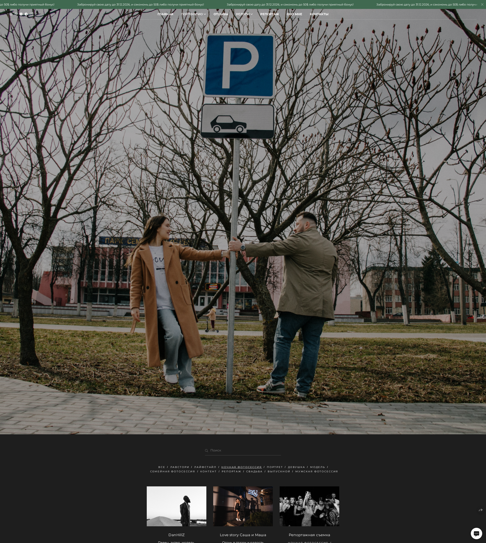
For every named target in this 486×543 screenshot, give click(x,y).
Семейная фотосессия (172, 471)
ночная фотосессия (241, 467)
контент (208, 471)
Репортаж (269, 14)
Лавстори (179, 467)
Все (161, 467)
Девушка (296, 467)
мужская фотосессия (316, 471)
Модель (317, 467)
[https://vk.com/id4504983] (21, 14)
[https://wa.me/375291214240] (16, 14)
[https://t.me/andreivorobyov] (26, 14)
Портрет (275, 467)
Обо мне (294, 14)
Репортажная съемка (309, 535)
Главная (165, 14)
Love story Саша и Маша (243, 535)
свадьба (254, 471)
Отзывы (221, 14)
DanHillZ (176, 535)
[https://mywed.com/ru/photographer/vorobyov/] (31, 14)
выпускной (279, 471)
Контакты (319, 14)
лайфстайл (205, 467)
